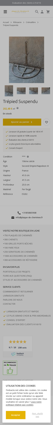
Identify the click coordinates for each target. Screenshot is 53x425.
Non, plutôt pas (37, 415)
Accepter (15, 415)
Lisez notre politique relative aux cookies (24, 403)
